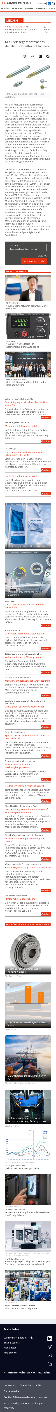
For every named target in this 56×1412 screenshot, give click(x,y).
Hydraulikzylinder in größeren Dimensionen (28, 867)
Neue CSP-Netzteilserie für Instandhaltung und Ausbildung (22, 345)
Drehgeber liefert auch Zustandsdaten (25, 633)
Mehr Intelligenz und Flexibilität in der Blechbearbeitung (26, 383)
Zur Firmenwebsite (34, 261)
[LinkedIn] (49, 1339)
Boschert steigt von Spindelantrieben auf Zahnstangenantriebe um (26, 811)
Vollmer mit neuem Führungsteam (23, 657)
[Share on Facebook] (47, 56)
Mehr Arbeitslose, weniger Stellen (22, 1168)
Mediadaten (10, 1347)
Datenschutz (26, 1385)
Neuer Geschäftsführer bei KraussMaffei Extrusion (27, 307)
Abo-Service (10, 1352)
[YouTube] (49, 1356)
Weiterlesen (46, 417)
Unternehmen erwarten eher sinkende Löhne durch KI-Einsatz (25, 453)
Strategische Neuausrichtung (20, 899)
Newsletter (41, 3)
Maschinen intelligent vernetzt (21, 426)
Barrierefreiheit (12, 1391)
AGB (38, 1385)
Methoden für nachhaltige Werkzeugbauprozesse (18, 766)
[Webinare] (49, 1364)
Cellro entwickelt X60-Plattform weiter (24, 706)
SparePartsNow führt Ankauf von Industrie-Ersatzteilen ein (27, 737)
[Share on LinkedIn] (40, 56)
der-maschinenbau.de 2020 (23, 249)
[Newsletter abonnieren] (49, 1347)
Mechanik (14, 20)
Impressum (10, 1385)
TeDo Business (12, 1342)
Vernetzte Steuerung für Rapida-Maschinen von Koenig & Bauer (27, 1214)
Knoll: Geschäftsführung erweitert (22, 476)
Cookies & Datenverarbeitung (19, 1397)
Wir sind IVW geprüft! (15, 1337)
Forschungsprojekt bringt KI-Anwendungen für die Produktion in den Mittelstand (27, 1263)
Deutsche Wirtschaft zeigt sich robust (24, 786)
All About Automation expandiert (22, 1308)
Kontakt (43, 1397)
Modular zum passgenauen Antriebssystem (27, 680)
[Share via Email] (32, 56)
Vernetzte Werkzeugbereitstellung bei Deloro (24, 840)
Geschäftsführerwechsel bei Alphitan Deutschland (24, 606)
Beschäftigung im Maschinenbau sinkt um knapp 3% (27, 403)
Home (8, 26)
